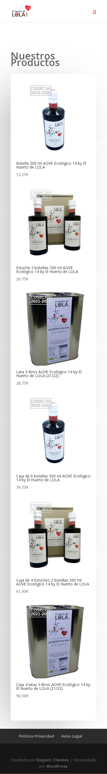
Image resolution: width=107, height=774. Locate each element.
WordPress (57, 766)
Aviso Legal (71, 736)
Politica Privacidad (36, 736)
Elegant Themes (52, 759)
